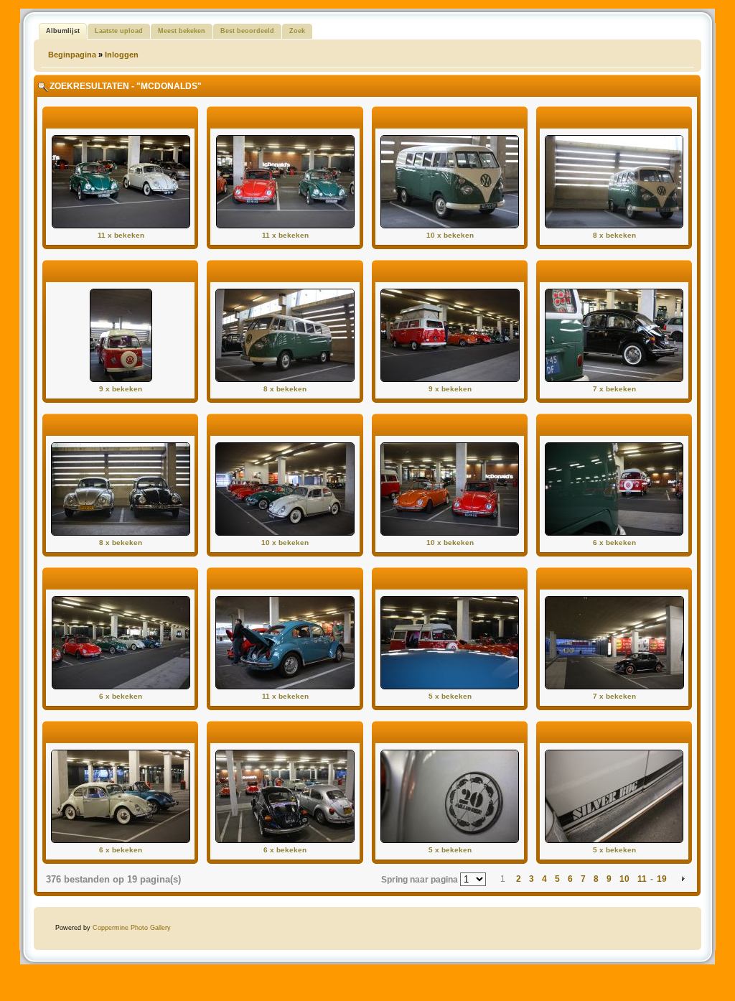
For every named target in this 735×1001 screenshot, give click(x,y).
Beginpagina (72, 54)
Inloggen (122, 54)
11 (642, 879)
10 (624, 879)
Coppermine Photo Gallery (132, 927)
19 (662, 879)
